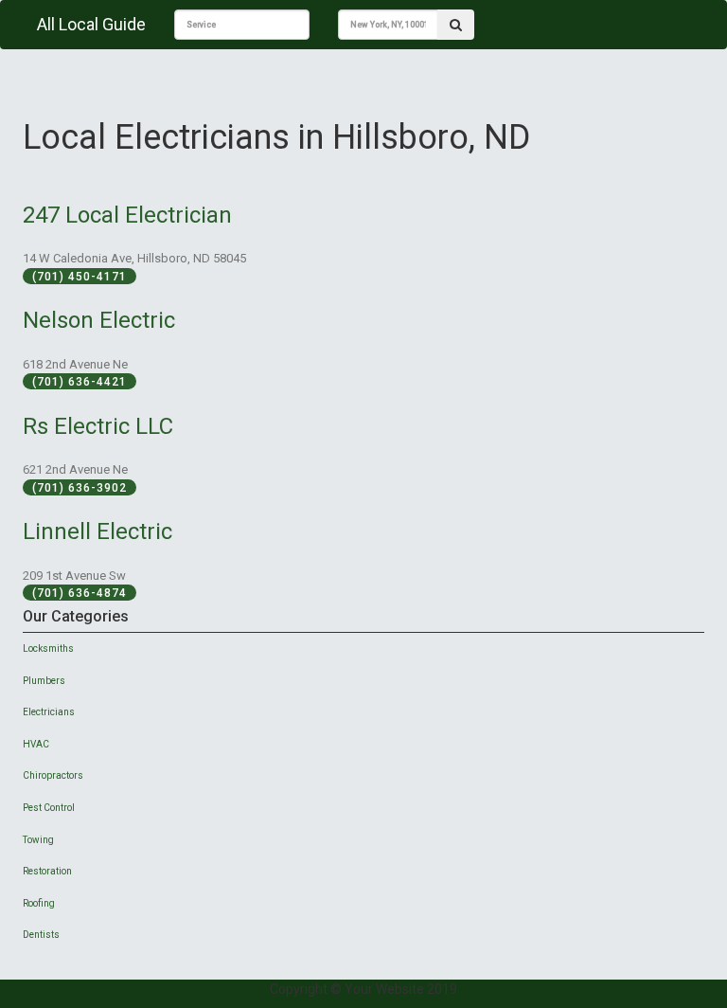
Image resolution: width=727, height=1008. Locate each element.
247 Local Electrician (127, 215)
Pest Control (49, 807)
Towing (38, 840)
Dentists (41, 934)
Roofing (39, 903)
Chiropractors (53, 775)
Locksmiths (48, 648)
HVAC (36, 744)
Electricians (49, 712)
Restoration (47, 871)
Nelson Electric (99, 320)
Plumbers (44, 680)
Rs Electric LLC (98, 426)
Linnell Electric (97, 531)
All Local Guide (91, 24)
